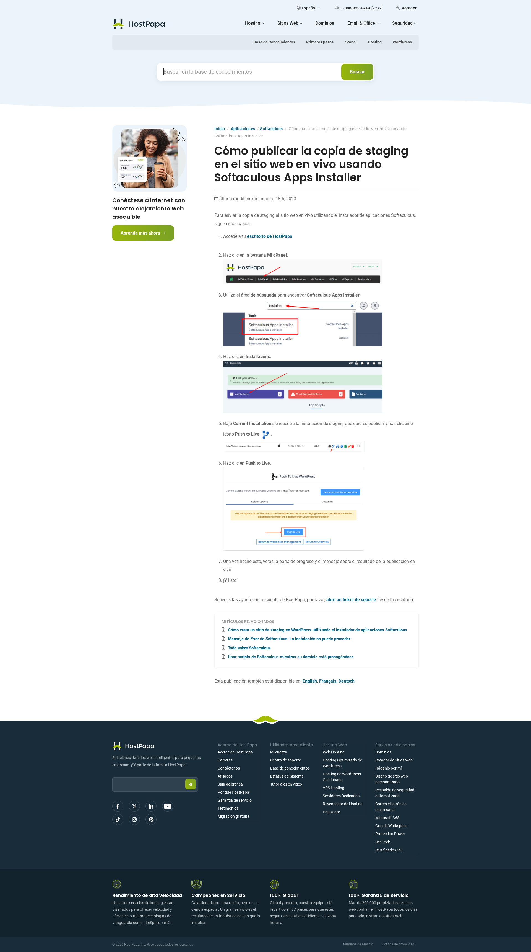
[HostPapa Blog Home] (138, 23)
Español (309, 8)
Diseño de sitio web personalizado (391, 779)
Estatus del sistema (287, 776)
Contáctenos (229, 768)
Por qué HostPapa (233, 792)
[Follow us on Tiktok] (117, 819)
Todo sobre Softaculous (249, 647)
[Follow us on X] (134, 806)
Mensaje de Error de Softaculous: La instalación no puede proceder (289, 638)
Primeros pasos (320, 42)
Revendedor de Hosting (343, 804)
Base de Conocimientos (274, 42)
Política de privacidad (398, 944)
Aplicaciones (243, 129)
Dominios (383, 752)
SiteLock (382, 842)
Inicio (219, 129)
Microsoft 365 (387, 817)
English (310, 681)
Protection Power (390, 834)
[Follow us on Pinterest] (151, 819)
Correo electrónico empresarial (391, 807)
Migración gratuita (233, 816)
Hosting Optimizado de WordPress (342, 763)
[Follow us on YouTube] (167, 806)
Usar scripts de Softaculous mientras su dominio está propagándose (291, 656)
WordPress (402, 42)
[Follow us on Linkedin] (151, 806)
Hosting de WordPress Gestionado (342, 777)
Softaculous (271, 129)
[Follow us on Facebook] (117, 806)
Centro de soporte (285, 760)
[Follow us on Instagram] (134, 819)
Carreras (225, 760)
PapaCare (331, 812)
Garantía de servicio (235, 800)
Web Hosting (334, 752)
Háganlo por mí (388, 768)
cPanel (351, 42)
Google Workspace (391, 826)
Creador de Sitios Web (394, 760)
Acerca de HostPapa (235, 752)
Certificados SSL (389, 850)
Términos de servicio (358, 944)
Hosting (375, 42)
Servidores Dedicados (341, 796)
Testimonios (228, 808)
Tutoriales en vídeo (286, 784)
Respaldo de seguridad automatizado (394, 793)
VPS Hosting (333, 788)
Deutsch (347, 681)
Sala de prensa (230, 784)
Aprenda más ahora (141, 233)
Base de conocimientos (290, 768)
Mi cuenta (278, 752)
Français (327, 681)
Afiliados (225, 776)
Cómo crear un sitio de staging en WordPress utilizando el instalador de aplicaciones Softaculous (317, 629)
